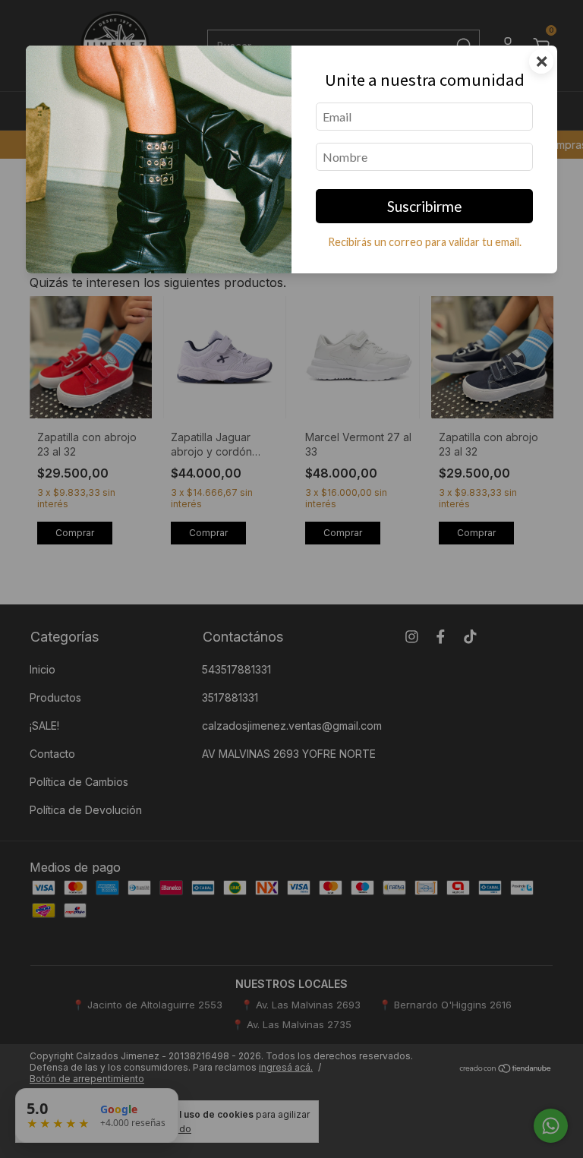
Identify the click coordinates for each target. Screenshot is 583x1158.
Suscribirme (424, 206)
